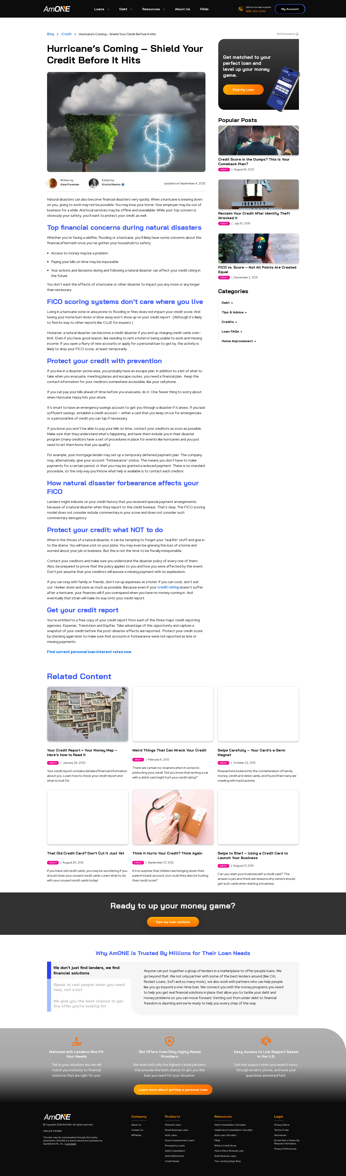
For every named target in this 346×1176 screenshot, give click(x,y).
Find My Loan (243, 90)
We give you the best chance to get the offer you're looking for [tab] (88, 1003)
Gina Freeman (69, 184)
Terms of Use (281, 1130)
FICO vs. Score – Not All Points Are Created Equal (257, 269)
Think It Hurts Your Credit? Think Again (167, 853)
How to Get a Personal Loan (229, 1150)
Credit (66, 34)
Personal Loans (173, 1124)
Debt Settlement (174, 1156)
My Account (290, 9)
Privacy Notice (282, 1124)
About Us (136, 1124)
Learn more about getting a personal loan (173, 1090)
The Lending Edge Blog (227, 1161)
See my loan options (173, 922)
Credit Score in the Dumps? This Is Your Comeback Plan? (254, 161)
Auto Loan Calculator (225, 1135)
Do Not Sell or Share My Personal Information (287, 1142)
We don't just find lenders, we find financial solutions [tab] (86, 970)
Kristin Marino (111, 184)
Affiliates (136, 1135)
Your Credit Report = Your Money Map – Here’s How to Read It (82, 752)
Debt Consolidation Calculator (230, 1124)
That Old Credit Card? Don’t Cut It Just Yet (85, 853)
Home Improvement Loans (179, 1140)
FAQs (217, 1140)
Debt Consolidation (175, 1150)
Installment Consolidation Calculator (233, 1130)
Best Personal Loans (225, 1156)
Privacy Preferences (285, 1148)
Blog (50, 34)
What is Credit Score (225, 1145)
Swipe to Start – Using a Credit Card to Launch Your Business (253, 855)
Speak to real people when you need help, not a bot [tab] (89, 987)
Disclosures (280, 1135)
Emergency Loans (175, 1145)
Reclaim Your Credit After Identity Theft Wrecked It (254, 215)
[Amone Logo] (57, 9)
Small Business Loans (176, 1130)
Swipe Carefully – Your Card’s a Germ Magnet (251, 752)
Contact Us (137, 1130)
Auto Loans (171, 1135)
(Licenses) (70, 1143)
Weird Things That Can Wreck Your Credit (169, 750)
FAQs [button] (204, 9)
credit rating (168, 587)
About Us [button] (182, 9)
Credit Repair (172, 1161)
